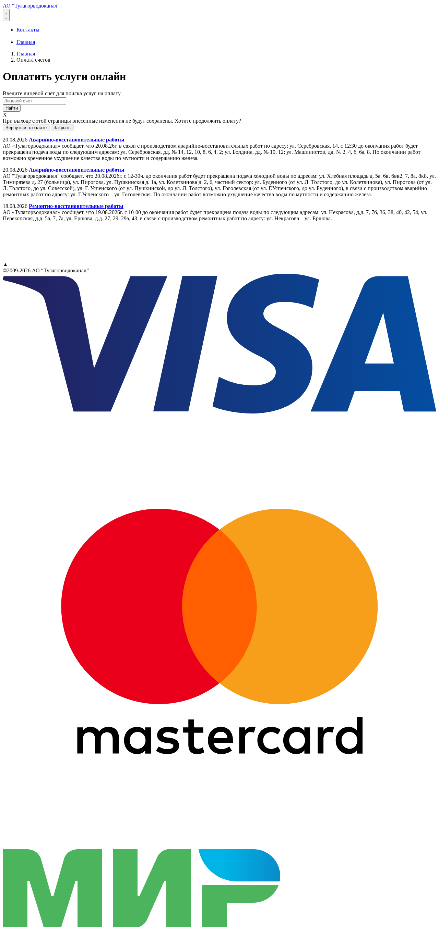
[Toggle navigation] (6, 15)
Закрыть (62, 127)
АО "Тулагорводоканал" (31, 6)
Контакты (27, 30)
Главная (25, 42)
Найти (11, 108)
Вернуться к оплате (26, 127)
